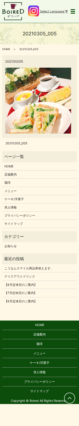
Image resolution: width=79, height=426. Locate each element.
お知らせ (10, 246)
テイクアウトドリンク (19, 276)
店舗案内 (10, 174)
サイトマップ (13, 223)
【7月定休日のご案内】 (20, 293)
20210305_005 (16, 143)
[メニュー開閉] (73, 11)
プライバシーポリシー (19, 215)
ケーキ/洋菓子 (14, 199)
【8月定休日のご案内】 (20, 284)
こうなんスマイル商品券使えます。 (29, 268)
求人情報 (10, 207)
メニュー (10, 191)
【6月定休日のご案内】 (20, 301)
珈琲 (7, 182)
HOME (6, 49)
